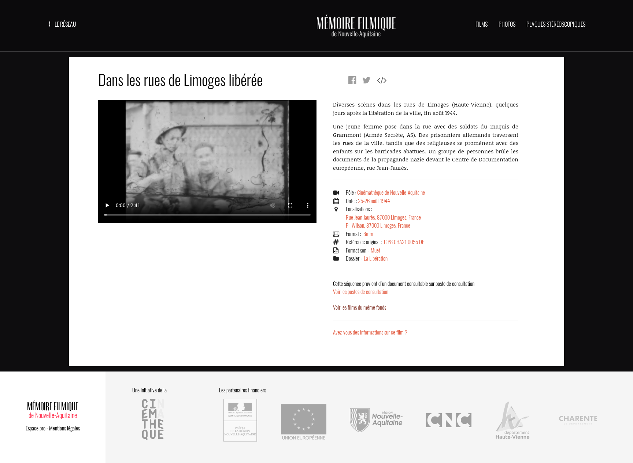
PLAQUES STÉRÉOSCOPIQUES (555, 24)
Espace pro (35, 428)
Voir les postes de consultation (403, 288)
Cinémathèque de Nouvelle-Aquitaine (391, 192)
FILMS (481, 24)
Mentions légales (64, 428)
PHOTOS (507, 24)
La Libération (376, 258)
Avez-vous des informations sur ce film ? (370, 332)
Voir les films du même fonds (359, 307)
